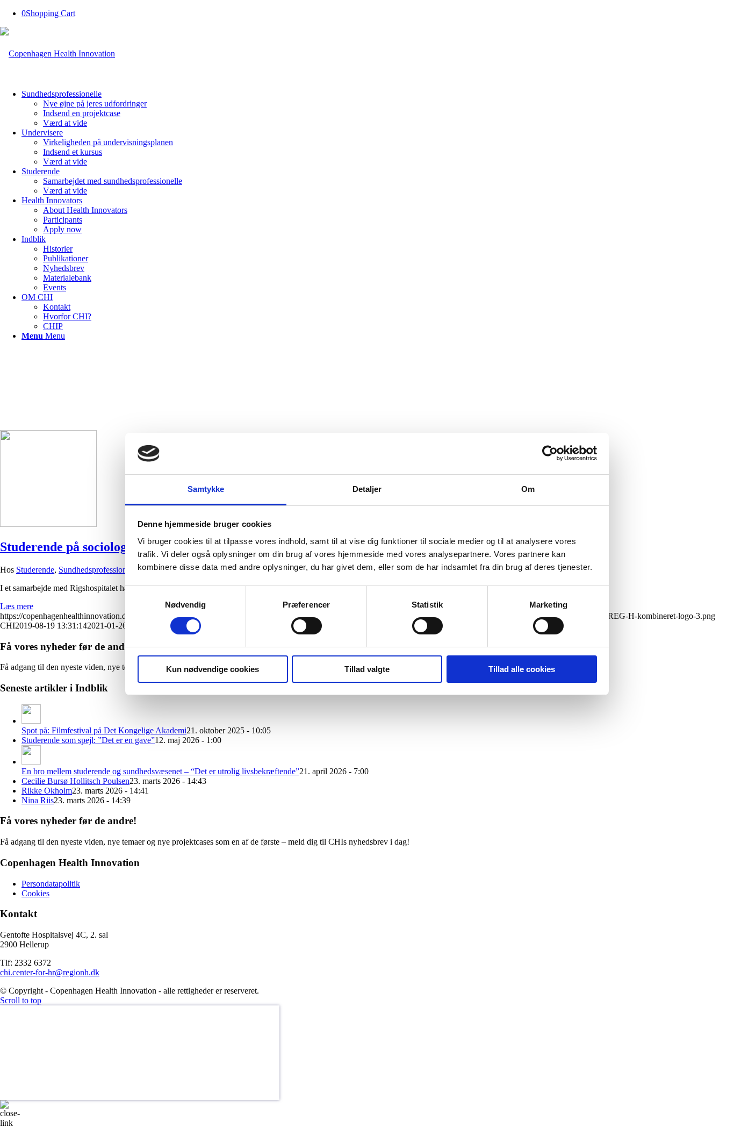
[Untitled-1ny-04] (48, 524)
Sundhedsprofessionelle (99, 569)
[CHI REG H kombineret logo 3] (57, 53)
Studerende (35, 569)
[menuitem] (377, 108)
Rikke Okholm (46, 790)
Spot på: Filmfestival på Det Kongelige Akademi (103, 730)
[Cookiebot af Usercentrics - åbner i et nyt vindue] (550, 453)
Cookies (35, 893)
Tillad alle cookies (521, 669)
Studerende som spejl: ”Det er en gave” (88, 740)
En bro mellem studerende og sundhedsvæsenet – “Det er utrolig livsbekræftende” (160, 771)
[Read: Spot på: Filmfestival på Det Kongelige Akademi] (31, 720)
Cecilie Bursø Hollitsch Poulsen (75, 781)
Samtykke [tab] (206, 489)
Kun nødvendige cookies (212, 669)
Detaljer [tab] (367, 489)
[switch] (306, 625)
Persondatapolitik (50, 883)
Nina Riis (37, 800)
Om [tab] (528, 489)
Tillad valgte (367, 669)
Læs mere (16, 606)
